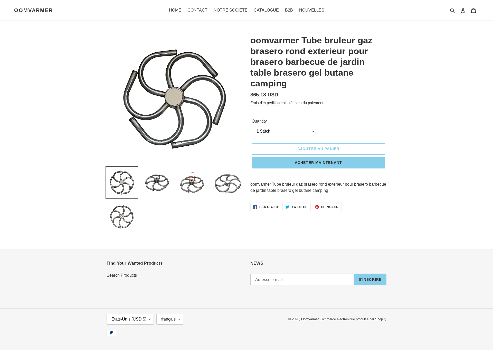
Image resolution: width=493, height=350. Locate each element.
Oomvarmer (33, 10)
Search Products (122, 275)
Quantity (259, 121)
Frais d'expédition (265, 103)
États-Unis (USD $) (128, 319)
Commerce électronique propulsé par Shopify (353, 319)
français (168, 319)
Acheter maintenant (318, 163)
